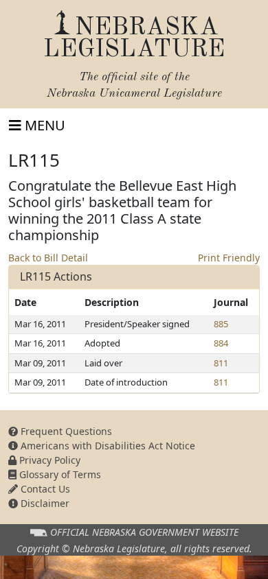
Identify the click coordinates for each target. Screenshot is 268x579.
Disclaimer (43, 503)
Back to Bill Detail (48, 257)
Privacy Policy (48, 459)
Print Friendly (229, 257)
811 (221, 363)
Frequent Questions (65, 431)
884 (221, 343)
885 (221, 324)
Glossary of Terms (58, 474)
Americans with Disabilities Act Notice (106, 445)
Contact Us (44, 488)
